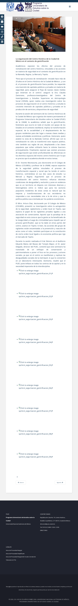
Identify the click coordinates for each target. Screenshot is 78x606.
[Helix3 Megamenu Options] (70, 6)
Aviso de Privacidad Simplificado (15, 553)
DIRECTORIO (43, 530)
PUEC (31, 599)
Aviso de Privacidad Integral (14, 550)
